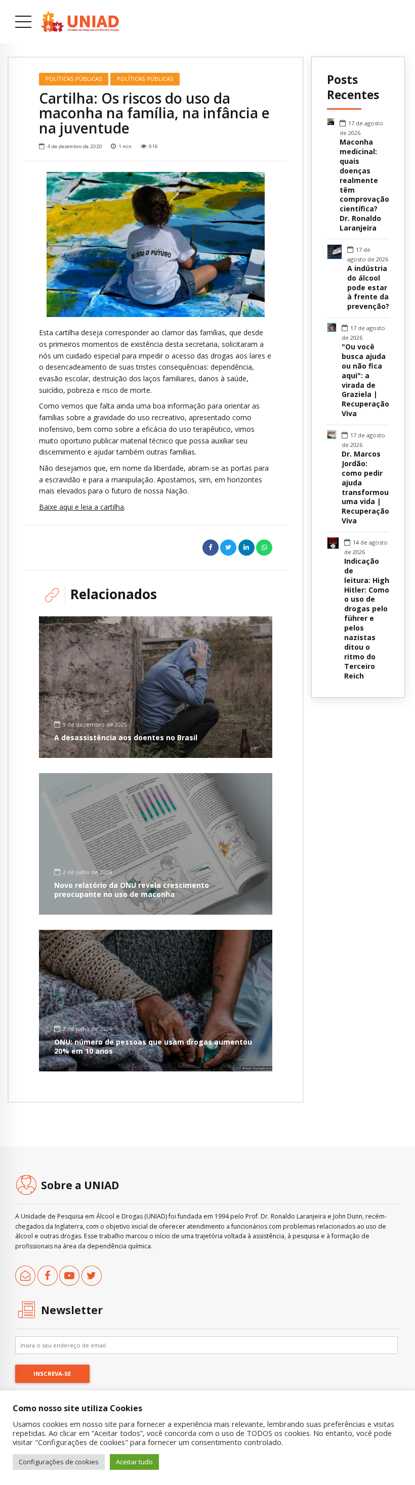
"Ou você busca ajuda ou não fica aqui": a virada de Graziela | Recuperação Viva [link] (365, 380)
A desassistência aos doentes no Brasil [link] (125, 737)
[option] (156, 244)
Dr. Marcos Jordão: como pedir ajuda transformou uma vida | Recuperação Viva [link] (365, 487)
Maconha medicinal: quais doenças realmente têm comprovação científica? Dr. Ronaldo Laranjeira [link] (364, 185)
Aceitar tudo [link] (134, 1461)
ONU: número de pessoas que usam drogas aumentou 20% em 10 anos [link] (153, 1046)
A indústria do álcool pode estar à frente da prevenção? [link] (368, 287)
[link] (80, 22)
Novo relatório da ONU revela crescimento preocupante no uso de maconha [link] (131, 889)
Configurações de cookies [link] (59, 1461)
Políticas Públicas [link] (74, 78)
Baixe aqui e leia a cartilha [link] (81, 507)
